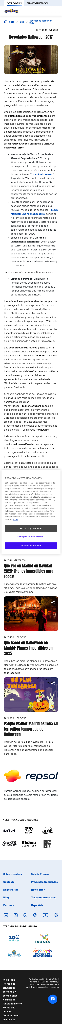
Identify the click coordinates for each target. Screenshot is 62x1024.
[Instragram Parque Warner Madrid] (16, 915)
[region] (30, 512)
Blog (6, 897)
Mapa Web (37, 905)
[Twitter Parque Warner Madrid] (25, 915)
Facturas (8, 905)
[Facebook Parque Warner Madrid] (6, 915)
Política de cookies (9, 1009)
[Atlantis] (14, 953)
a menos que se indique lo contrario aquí (42, 984)
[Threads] (56, 915)
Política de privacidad (9, 985)
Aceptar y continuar (31, 546)
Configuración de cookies (11, 1017)
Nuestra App (11, 889)
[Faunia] (42, 938)
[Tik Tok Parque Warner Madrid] (35, 915)
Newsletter (38, 889)
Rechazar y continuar (31, 528)
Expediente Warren (42, 173)
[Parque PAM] (42, 953)
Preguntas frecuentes (44, 881)
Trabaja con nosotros (43, 897)
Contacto (9, 881)
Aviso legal (9, 979)
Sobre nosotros (12, 874)
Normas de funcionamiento (12, 1001)
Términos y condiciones (10, 993)
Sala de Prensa (40, 874)
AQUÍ (15, 519)
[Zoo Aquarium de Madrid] (14, 938)
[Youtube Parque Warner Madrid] (45, 915)
